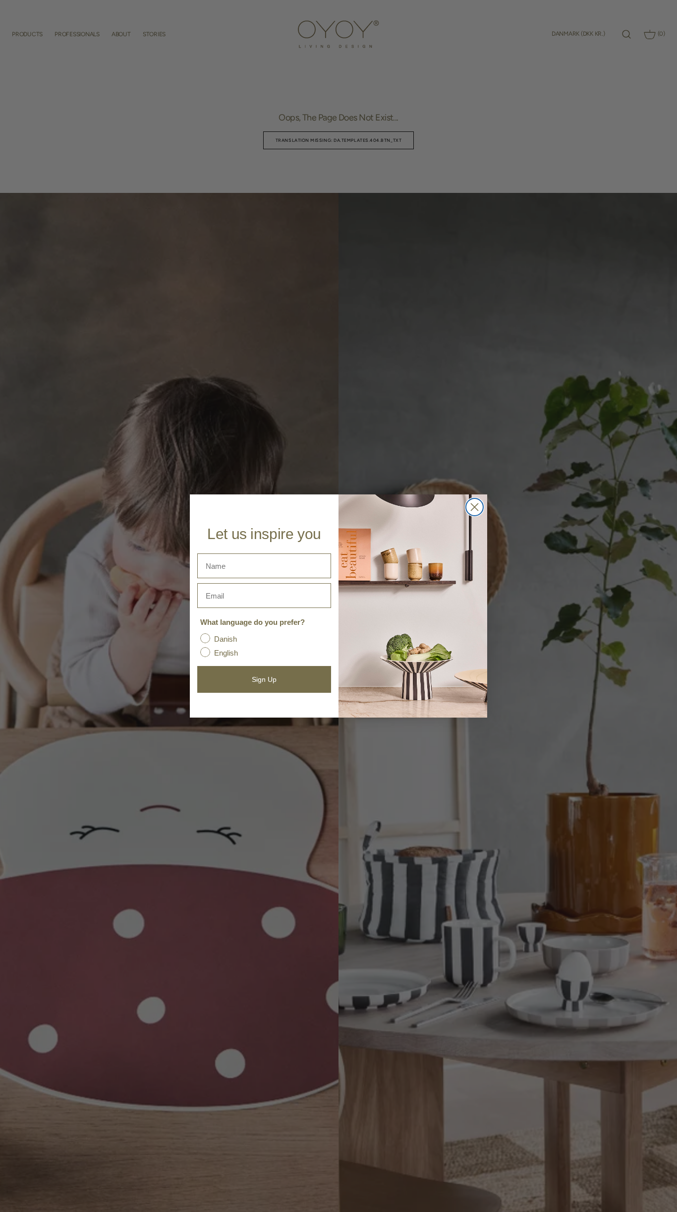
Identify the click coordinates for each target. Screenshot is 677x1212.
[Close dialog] (474, 507)
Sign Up (264, 679)
